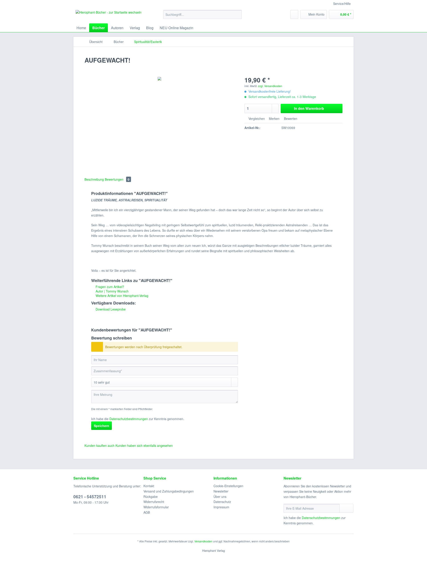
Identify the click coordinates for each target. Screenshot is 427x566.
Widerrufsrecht (153, 501)
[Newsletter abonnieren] (346, 508)
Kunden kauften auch (100, 445)
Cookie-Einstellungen (228, 486)
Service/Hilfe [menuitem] (342, 3)
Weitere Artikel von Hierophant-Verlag (121, 295)
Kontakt (148, 486)
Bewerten (290, 118)
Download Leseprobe (110, 309)
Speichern (101, 425)
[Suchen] (238, 14)
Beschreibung (94, 179)
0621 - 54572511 (89, 497)
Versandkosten (203, 541)
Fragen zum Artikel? (109, 286)
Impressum (221, 507)
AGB (146, 512)
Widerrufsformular (156, 507)
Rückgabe (150, 496)
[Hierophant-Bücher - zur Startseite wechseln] (108, 15)
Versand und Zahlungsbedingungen (168, 491)
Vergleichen (256, 118)
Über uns (220, 496)
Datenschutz (222, 501)
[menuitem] (202, 16)
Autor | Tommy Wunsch (112, 291)
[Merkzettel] (294, 14)
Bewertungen (117, 179)
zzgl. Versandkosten (270, 86)
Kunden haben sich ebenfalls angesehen (144, 445)
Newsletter (221, 491)
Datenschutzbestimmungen (128, 419)
